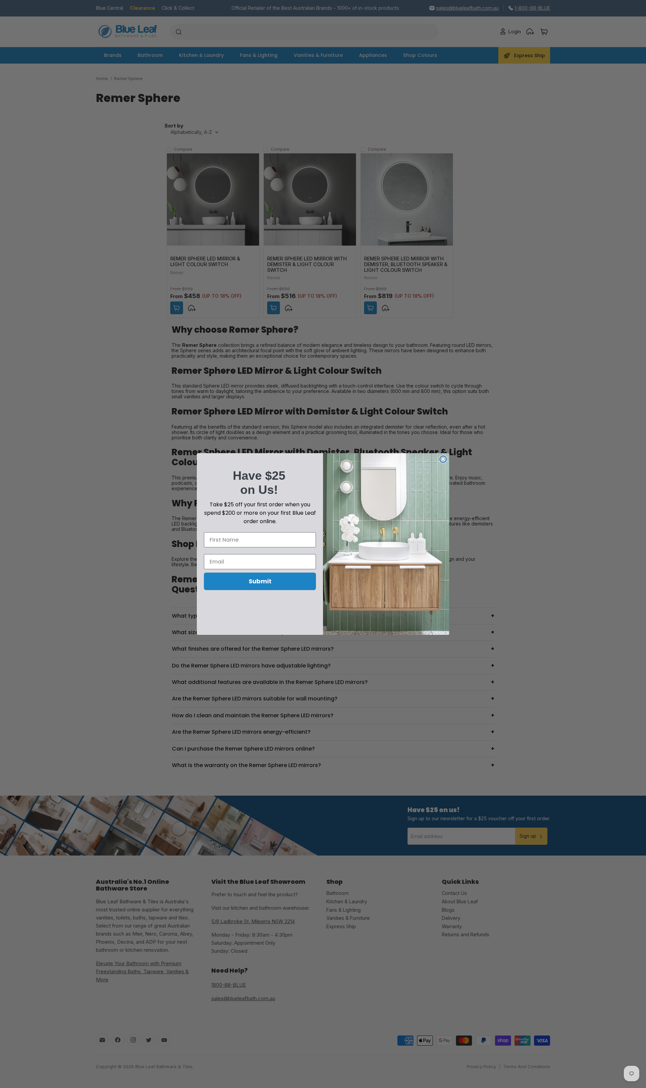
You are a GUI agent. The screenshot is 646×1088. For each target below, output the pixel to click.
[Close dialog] (443, 459)
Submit (260, 581)
